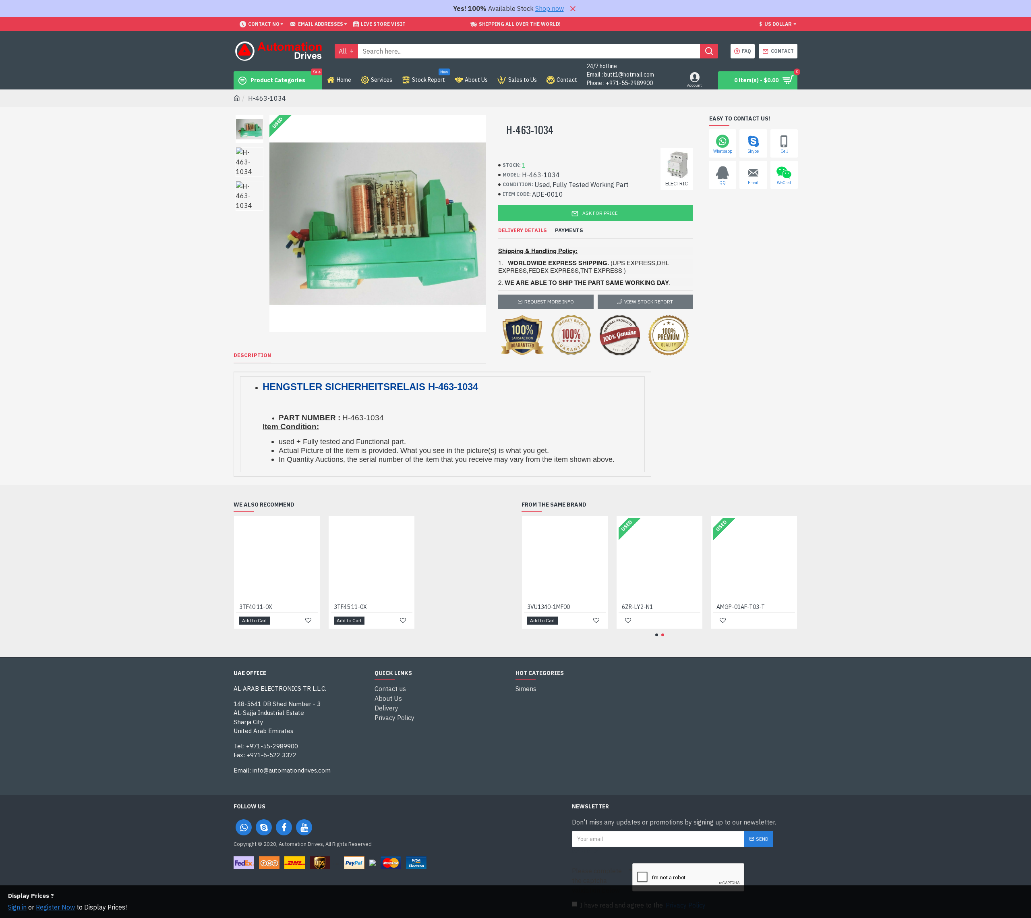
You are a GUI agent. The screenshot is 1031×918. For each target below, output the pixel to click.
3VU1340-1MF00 (548, 607)
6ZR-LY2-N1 (637, 607)
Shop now (549, 8)
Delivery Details (522, 230)
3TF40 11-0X (255, 607)
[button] (656, 634)
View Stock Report (648, 302)
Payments (569, 230)
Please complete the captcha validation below (597, 880)
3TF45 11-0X (350, 607)
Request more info (549, 302)
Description (252, 355)
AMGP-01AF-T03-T (740, 607)
